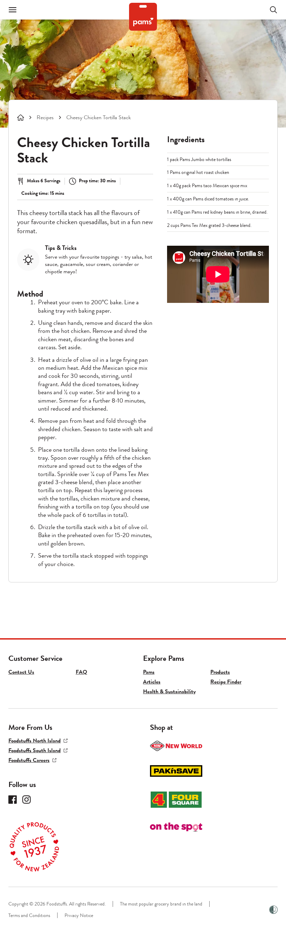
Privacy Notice (79, 915)
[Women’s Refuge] (273, 910)
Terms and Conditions (29, 915)
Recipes (45, 117)
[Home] (20, 117)
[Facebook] (12, 799)
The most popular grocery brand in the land (161, 904)
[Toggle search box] (269, 9)
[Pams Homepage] (143, 17)
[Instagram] (26, 799)
